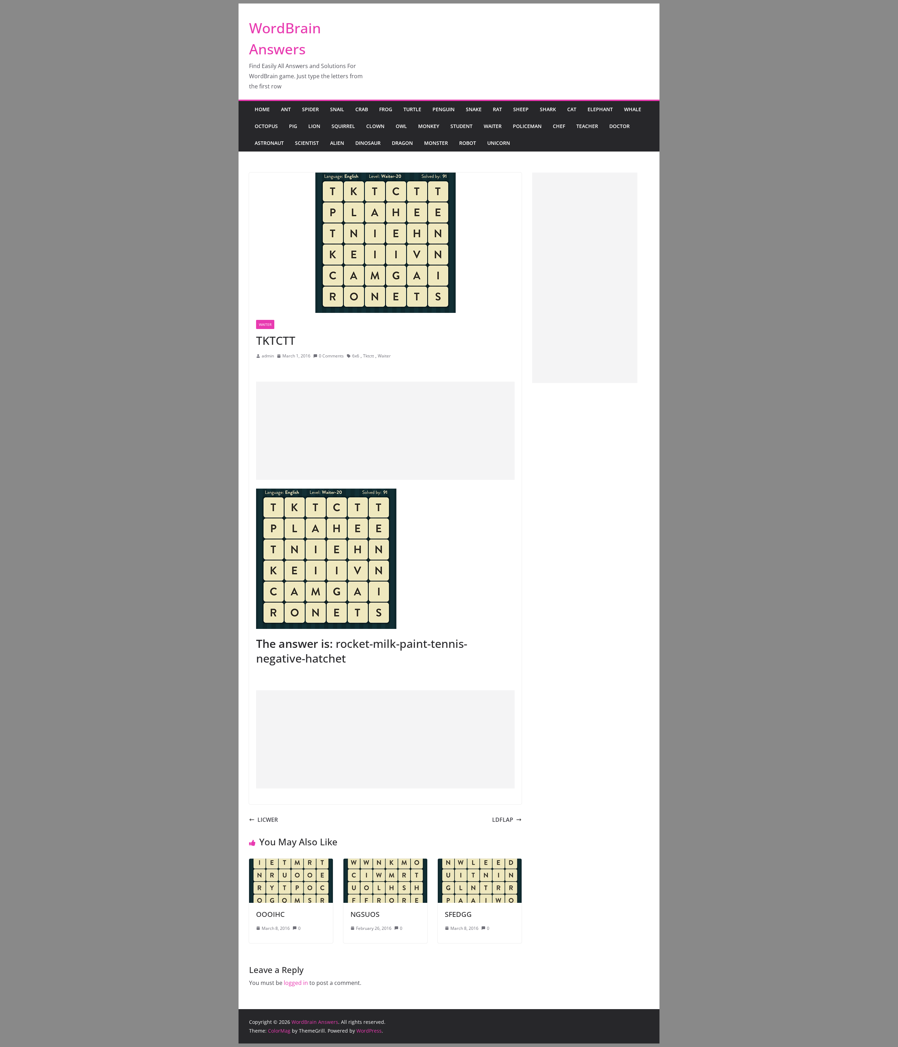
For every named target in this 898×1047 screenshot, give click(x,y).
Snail (337, 109)
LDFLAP (502, 820)
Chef (559, 126)
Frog (385, 109)
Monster (436, 143)
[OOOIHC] (291, 863)
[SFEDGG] (480, 863)
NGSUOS (365, 914)
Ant (286, 109)
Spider (310, 109)
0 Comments (331, 356)
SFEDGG (458, 914)
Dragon (402, 143)
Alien (337, 143)
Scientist (307, 143)
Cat (571, 109)
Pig (293, 126)
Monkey (428, 126)
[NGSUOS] (385, 863)
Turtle (412, 109)
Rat (497, 109)
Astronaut (269, 143)
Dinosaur (368, 143)
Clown (375, 126)
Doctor (619, 126)
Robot (467, 143)
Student (461, 126)
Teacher (587, 126)
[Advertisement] (385, 431)
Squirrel (343, 126)
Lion (314, 126)
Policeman (527, 126)
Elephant (600, 109)
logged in (296, 983)
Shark (548, 109)
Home (262, 109)
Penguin (444, 109)
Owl (401, 126)
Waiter (493, 126)
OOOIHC (270, 914)
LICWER (267, 820)
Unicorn (498, 143)
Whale (632, 109)
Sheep (521, 109)
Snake (474, 109)
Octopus (266, 126)
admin (268, 356)
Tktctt (368, 356)
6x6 (355, 356)
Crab (361, 109)
